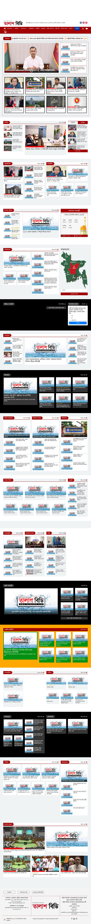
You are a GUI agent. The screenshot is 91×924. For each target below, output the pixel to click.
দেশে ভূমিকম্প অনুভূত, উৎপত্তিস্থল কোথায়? (65, 38)
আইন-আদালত (8, 418)
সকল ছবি (83, 585)
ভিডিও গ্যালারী (8, 304)
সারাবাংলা (7, 249)
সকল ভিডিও (61, 304)
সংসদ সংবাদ (8, 824)
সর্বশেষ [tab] (73, 122)
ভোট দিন (78, 323)
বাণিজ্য (6, 762)
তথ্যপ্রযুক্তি (7, 533)
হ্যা (72, 315)
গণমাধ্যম (7, 717)
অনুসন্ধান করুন (74, 294)
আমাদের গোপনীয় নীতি (38, 892)
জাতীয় (6, 122)
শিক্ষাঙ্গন (64, 418)
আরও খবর (61, 122)
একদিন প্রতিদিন (8, 629)
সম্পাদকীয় (7, 672)
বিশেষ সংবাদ (37, 418)
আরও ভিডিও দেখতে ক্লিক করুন (56, 307)
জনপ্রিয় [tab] (83, 122)
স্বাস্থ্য (48, 533)
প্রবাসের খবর (30, 533)
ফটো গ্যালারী (8, 586)
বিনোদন (6, 375)
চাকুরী (71, 480)
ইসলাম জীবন (8, 210)
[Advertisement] (45, 11)
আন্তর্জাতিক (7, 164)
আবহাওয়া (65, 762)
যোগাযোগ (9, 892)
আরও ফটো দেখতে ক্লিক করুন (74, 618)
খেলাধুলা (7, 335)
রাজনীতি (50, 164)
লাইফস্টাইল (8, 480)
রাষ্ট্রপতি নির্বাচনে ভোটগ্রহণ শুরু (43, 38)
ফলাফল (84, 304)
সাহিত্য (49, 672)
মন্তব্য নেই (74, 320)
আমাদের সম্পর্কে (23, 892)
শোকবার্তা (50, 717)
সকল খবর (77, 151)
